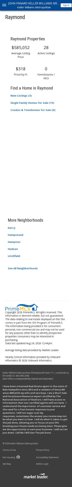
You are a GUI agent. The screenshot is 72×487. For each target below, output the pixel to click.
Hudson (13, 249)
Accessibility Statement (47, 457)
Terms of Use (9, 450)
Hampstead (15, 235)
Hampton (14, 242)
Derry (11, 228)
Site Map (7, 464)
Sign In (66, 5)
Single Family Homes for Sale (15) (32, 102)
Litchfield (14, 256)
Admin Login (42, 464)
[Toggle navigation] (4, 5)
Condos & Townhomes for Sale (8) (32, 110)
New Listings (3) (21, 95)
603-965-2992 (22, 375)
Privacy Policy (42, 450)
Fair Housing (9, 457)
